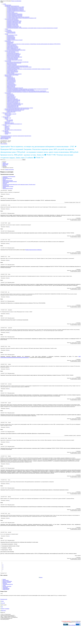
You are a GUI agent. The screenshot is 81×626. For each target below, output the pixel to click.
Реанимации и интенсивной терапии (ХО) (15, 103)
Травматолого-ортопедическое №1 (13, 99)
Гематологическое (10, 82)
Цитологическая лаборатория (12, 70)
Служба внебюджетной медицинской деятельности (14, 109)
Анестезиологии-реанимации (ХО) (13, 102)
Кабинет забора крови (11, 111)
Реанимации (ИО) (10, 41)
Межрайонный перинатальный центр (12, 5)
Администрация (8, 4)
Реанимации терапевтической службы (14, 20)
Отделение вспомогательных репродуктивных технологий (18, 16)
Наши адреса (7, 127)
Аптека (6, 28)
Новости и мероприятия (7, 581)
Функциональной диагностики (13, 52)
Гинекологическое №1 (11, 31)
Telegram (6, 133)
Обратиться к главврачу (9, 122)
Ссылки (4, 585)
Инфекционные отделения (8, 180)
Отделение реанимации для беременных (14, 13)
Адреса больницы (3, 143)
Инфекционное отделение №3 (12, 46)
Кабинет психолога (10, 72)
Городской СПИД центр (7, 178)
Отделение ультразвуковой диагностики (14, 15)
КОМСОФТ (78, 622)
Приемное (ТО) (10, 76)
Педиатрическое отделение (12, 34)
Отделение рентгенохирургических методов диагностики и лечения (20, 107)
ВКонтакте (7, 131)
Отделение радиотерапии (12, 64)
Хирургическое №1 (10, 94)
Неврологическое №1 (11, 85)
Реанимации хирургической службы (14, 22)
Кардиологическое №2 (11, 80)
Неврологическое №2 (11, 86)
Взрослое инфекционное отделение (13, 48)
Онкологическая (8, 60)
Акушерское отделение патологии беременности (16, 10)
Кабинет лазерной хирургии (12, 71)
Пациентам (5, 583)
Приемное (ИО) (10, 42)
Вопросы (4, 165)
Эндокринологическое (11, 81)
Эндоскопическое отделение (12, 58)
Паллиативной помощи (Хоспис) (13, 67)
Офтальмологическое (11, 36)
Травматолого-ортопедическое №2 (13, 100)
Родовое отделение (10, 11)
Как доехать (7, 128)
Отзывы (6, 118)
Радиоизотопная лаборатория (12, 57)
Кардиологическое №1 (11, 79)
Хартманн (9, 29)
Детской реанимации (11, 37)
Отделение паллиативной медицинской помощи (16, 49)
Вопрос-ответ (7, 121)
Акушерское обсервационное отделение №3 (15, 9)
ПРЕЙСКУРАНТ (6, 589)
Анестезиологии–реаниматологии (11, 18)
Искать (24, 159)
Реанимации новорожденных (12, 23)
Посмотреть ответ (3, 599)
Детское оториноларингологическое (14, 104)
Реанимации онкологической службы (14, 26)
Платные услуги (8, 114)
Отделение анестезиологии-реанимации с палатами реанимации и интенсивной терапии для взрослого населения (28, 68)
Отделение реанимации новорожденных (14, 14)
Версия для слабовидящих (16, 0)
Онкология (5, 183)
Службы (4, 3)
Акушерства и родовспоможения (9, 176)
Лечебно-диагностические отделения (10, 181)
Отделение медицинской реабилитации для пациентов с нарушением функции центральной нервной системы (28, 91)
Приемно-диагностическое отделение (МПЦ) (15, 6)
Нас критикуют (10, 120)
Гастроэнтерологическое (11, 84)
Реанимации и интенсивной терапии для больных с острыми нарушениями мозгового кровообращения (26, 90)
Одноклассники (8, 132)
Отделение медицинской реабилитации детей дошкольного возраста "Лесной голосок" (19, 184)
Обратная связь (5, 116)
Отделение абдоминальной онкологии (14, 73)
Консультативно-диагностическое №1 (14, 62)
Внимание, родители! (7, 582)
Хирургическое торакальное (12, 98)
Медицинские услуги (7, 112)
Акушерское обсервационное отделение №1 (15, 7)
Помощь (6, 169)
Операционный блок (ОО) (12, 69)
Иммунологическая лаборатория (13, 55)
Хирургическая (8, 92)
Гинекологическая (8, 30)
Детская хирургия (10, 35)
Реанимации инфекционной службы (14, 21)
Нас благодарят (10, 119)
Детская (6, 33)
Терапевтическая (8, 75)
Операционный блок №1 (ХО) (12, 105)
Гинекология (5, 177)
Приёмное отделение (11, 38)
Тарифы (8, 115)
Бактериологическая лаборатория (13, 54)
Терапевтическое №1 (11, 77)
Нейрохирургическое (11, 97)
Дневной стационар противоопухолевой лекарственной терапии (19, 66)
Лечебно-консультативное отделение (14, 110)
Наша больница (6, 580)
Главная (4, 162)
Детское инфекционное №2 (12, 45)
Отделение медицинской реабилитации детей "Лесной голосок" (17, 108)
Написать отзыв (8, 117)
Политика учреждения (7, 586)
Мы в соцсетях (5, 130)
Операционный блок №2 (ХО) (12, 106)
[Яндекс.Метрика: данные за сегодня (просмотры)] (71, 625)
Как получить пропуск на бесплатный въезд (13, 129)
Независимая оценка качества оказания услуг (13, 123)
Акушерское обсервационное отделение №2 (15, 8)
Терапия (4, 187)
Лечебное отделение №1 (11, 44)
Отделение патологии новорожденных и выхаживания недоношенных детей (21, 17)
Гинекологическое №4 (11, 32)
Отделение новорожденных (12, 12)
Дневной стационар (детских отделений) (14, 39)
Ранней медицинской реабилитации (14, 53)
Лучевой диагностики (11, 51)
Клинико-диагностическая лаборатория (14, 56)
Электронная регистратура (8, 584)
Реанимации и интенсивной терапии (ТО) (15, 87)
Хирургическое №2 (10, 95)
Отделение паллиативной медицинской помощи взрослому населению (20, 89)
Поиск (1, 159)
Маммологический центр (12, 63)
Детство (4, 179)
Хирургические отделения (8, 188)
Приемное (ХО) (10, 93)
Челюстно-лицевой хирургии (12, 101)
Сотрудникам (5, 587)
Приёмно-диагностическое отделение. (33, 249)
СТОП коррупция (6, 588)
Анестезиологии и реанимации (13, 19)
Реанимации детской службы (12, 24)
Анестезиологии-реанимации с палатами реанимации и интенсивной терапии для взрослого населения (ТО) (27, 88)
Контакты (4, 124)
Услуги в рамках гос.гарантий (10, 113)
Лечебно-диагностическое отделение (12, 50)
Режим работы (7, 125)
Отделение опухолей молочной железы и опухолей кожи (17, 61)
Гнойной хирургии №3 (11, 96)
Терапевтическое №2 (11, 78)
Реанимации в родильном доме (13, 25)
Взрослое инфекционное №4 (12, 47)
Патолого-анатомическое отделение (11, 74)
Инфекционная (8, 40)
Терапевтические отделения (8, 186)
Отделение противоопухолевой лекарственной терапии (17, 65)
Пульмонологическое (11, 83)
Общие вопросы (6, 182)
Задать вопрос (11, 169)
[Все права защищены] (66, 621)
